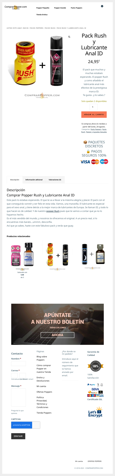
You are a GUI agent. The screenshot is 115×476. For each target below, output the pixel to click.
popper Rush (53, 211)
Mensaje (16, 386)
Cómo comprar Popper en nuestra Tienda (44, 368)
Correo (15, 370)
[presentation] (25, 425)
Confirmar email (23, 379)
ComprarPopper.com (15, 7)
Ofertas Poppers (44, 391)
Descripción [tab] (14, 180)
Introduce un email (14, 379)
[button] (69, 37)
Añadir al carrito (94, 114)
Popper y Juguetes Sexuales (96, 132)
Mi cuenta (41, 386)
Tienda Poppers (44, 412)
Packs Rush (50, 28)
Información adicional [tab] (33, 180)
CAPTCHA (16, 419)
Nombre (16, 358)
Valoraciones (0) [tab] (55, 180)
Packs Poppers (36, 28)
